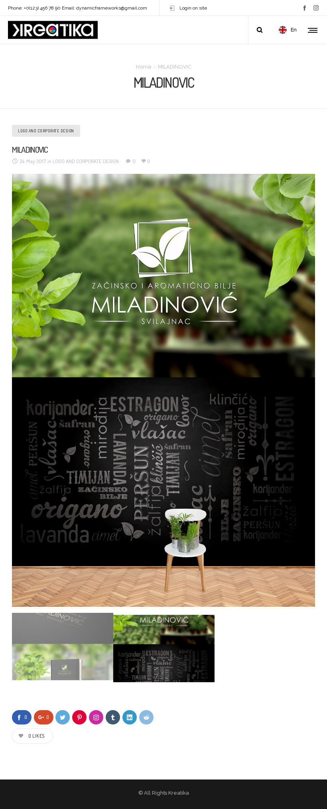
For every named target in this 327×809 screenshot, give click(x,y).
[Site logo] (53, 30)
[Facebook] (304, 8)
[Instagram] (316, 8)
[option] (163, 390)
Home (144, 66)
